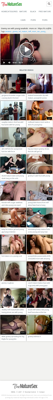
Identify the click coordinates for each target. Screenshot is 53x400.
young (43, 31)
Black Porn (33, 15)
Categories (12, 11)
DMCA (13, 392)
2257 (19, 392)
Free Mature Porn (45, 15)
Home (4, 11)
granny (15, 31)
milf (29, 31)
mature (24, 31)
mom (34, 31)
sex (38, 31)
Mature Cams (23, 15)
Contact (42, 392)
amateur (8, 31)
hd (20, 31)
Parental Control (30, 392)
